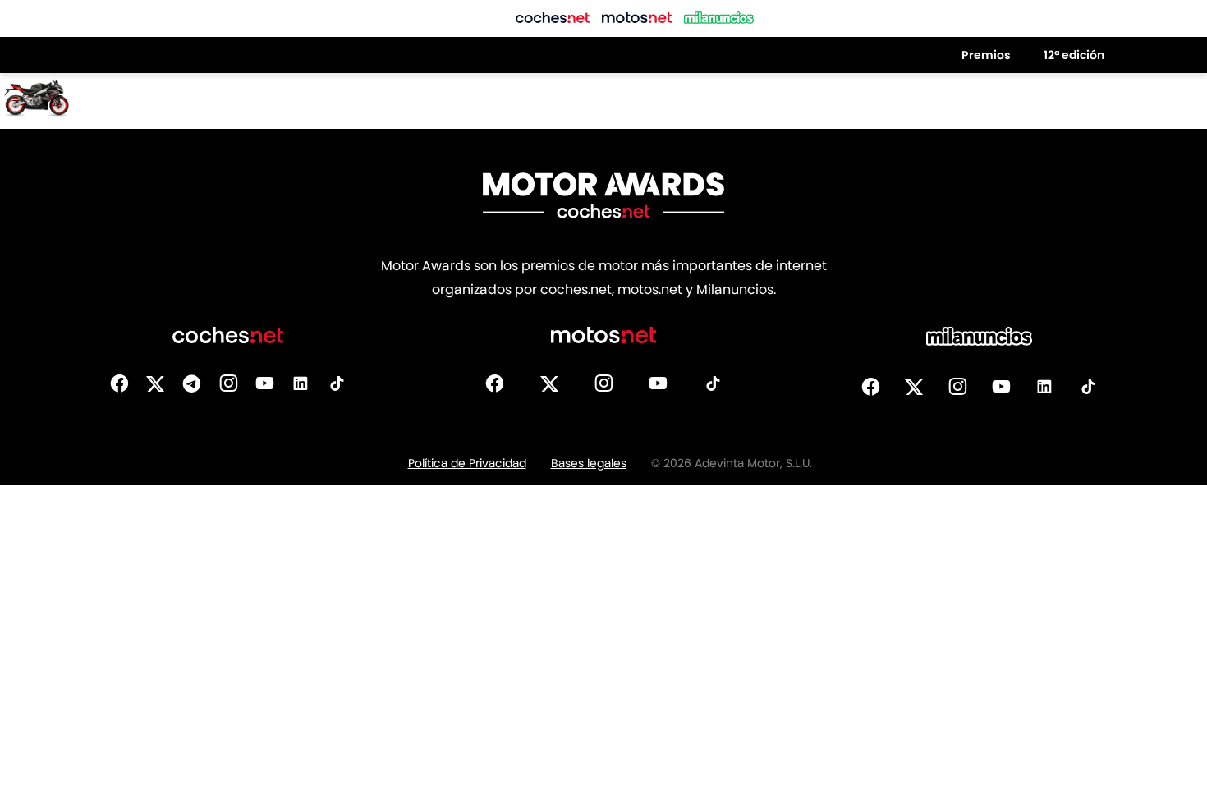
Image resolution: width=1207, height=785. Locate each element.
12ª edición (1074, 55)
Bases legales (588, 463)
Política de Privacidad (467, 463)
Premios (986, 55)
